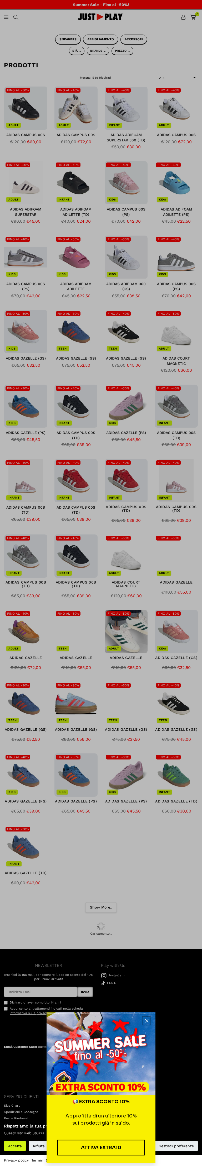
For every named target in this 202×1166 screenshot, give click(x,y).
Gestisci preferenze (176, 1146)
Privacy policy (16, 1160)
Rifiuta (39, 1146)
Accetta (15, 1146)
